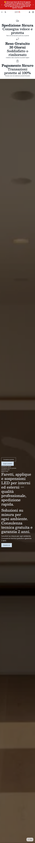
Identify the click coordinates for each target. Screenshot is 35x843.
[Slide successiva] (33, 5)
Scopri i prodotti (7, 463)
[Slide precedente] (2, 5)
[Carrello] (33, 12)
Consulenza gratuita (8, 459)
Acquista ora (6, 545)
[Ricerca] (5, 12)
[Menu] (2, 12)
